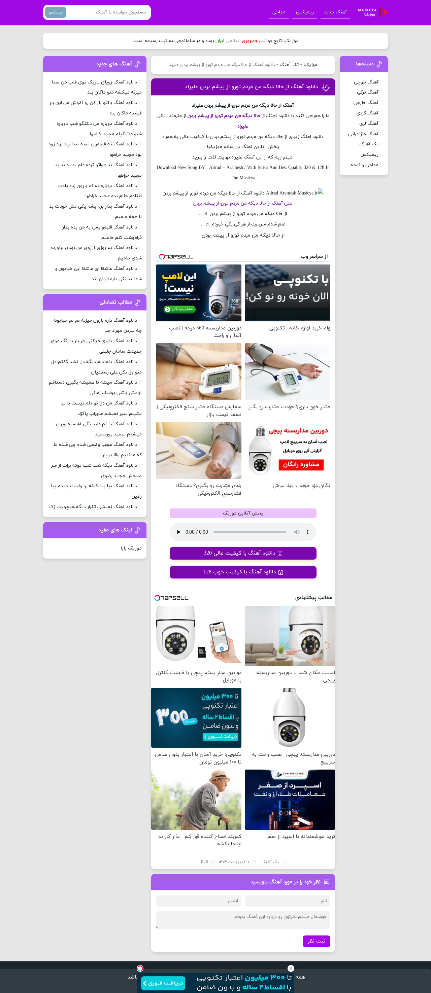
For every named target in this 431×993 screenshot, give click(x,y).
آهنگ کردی (367, 113)
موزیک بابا (131, 548)
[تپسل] (140, 968)
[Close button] (291, 968)
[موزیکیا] (371, 12)
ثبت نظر (316, 941)
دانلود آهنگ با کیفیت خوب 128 (239, 572)
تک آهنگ (289, 65)
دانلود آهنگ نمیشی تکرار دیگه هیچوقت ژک (93, 507)
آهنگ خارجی (366, 103)
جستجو (55, 12)
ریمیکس (305, 12)
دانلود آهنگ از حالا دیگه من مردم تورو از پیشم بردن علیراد (251, 87)
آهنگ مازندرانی (363, 134)
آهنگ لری (368, 123)
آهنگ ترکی (367, 92)
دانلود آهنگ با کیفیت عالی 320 (239, 553)
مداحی (279, 12)
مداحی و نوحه (364, 165)
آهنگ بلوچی (366, 82)
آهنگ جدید (335, 12)
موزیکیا (310, 65)
